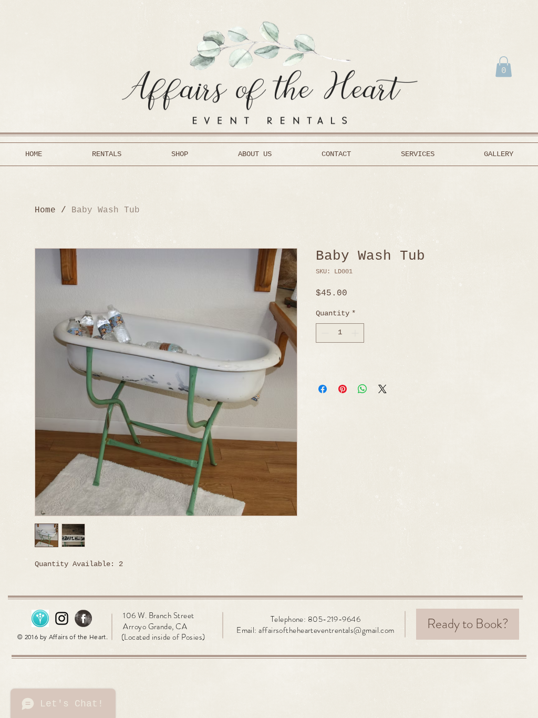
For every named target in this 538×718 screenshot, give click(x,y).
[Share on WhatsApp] (362, 389)
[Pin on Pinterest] (342, 389)
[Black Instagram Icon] (61, 618)
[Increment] (356, 333)
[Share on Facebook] (322, 389)
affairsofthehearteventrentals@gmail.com (326, 630)
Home (45, 210)
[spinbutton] (339, 333)
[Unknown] (40, 618)
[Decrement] (323, 333)
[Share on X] (382, 389)
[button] (503, 66)
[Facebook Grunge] (83, 618)
